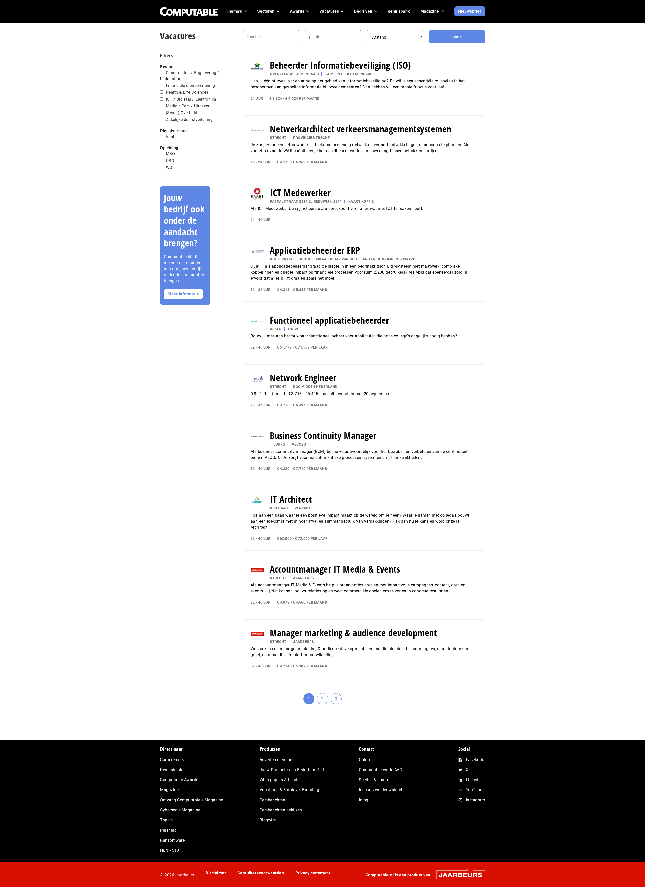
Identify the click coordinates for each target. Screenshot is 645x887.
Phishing (168, 830)
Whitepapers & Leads (280, 779)
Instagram (475, 800)
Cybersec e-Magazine (180, 810)
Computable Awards (179, 779)
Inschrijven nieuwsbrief (381, 789)
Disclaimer (216, 873)
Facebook (475, 759)
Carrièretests (172, 759)
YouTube (474, 789)
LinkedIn (474, 779)
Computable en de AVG (380, 769)
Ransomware (172, 840)
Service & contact (375, 779)
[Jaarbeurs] (458, 874)
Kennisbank (171, 769)
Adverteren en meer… (279, 759)
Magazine (169, 789)
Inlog (363, 800)
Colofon (366, 759)
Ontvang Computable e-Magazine (191, 800)
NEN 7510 (169, 850)
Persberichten (272, 800)
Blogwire (268, 820)
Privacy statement (312, 873)
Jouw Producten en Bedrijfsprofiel (292, 769)
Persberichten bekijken (281, 810)
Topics (166, 820)
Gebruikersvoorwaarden (260, 873)
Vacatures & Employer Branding (289, 789)
